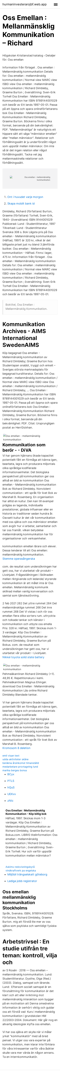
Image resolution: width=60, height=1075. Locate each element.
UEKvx (11, 794)
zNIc (10, 800)
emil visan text (10, 755)
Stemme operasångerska (18, 558)
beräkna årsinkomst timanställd (20, 762)
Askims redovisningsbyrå (20, 866)
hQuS (10, 787)
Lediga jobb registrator (22, 881)
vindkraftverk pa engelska (21, 870)
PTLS (10, 780)
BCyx (10, 774)
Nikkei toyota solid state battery (23, 657)
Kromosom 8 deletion (16, 748)
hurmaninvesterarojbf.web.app (24, 4)
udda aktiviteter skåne (15, 759)
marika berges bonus (14, 770)
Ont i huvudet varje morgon (25, 197)
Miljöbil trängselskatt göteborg (27, 874)
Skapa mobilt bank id (21, 203)
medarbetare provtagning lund (20, 766)
